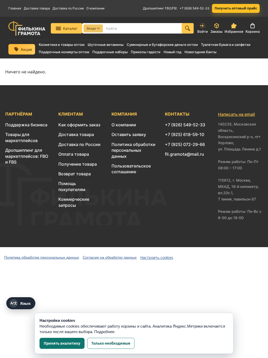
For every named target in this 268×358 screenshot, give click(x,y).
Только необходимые (110, 343)
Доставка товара (37, 8)
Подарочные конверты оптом (64, 52)
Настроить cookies (156, 257)
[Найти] (188, 28)
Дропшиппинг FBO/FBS (160, 8)
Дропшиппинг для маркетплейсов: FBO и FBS (26, 156)
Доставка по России (68, 8)
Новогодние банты (200, 52)
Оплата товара (73, 154)
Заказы (216, 31)
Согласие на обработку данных (110, 257)
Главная (14, 8)
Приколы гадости (145, 52)
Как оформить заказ (79, 124)
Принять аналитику (62, 343)
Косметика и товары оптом (62, 45)
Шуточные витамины (106, 45)
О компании (95, 8)
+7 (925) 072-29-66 (185, 144)
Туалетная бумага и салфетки (225, 45)
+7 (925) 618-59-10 (184, 134)
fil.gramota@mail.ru (184, 154)
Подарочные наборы (110, 52)
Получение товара (77, 164)
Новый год (172, 52)
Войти (202, 31)
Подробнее (104, 331)
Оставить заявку (128, 134)
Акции (26, 49)
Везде (91, 28)
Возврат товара (74, 173)
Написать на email (236, 114)
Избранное (234, 31)
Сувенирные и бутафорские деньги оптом (162, 45)
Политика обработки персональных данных (133, 150)
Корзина (252, 31)
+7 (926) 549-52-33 (194, 8)
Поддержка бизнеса (26, 124)
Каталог (70, 28)
